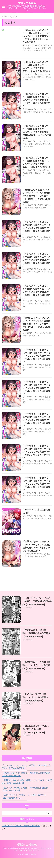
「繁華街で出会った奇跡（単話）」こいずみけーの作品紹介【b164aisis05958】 (36, 665)
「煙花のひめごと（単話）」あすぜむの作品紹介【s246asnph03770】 (36, 729)
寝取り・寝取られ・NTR (39, 77)
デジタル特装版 (43, 45)
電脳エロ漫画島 (27, 3)
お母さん (47, 205)
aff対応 (40, 205)
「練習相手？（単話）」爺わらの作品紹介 (21, 825)
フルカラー (29, 518)
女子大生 (37, 48)
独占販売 (39, 51)
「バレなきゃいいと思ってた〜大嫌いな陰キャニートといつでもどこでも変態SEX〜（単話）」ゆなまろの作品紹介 (36, 100)
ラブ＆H (41, 74)
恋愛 (49, 518)
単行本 (30, 48)
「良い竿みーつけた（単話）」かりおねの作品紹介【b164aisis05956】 (35, 697)
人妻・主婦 (34, 208)
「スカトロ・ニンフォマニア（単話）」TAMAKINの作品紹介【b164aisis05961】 (37, 601)
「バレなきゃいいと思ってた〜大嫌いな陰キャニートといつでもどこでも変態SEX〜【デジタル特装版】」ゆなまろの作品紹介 (36, 36)
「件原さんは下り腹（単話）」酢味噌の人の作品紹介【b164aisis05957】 (36, 633)
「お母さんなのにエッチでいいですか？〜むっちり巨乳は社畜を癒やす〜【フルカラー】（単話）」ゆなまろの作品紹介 (36, 196)
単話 (45, 109)
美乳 (45, 51)
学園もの (43, 518)
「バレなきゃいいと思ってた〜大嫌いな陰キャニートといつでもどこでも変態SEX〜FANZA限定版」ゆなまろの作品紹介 (37, 132)
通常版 (32, 79)
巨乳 (33, 51)
